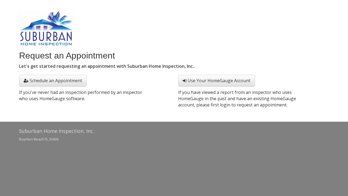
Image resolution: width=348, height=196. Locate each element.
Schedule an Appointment (55, 81)
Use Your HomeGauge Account (218, 81)
